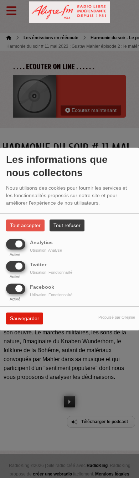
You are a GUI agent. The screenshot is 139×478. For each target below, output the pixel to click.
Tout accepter (25, 225)
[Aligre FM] (69, 12)
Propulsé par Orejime (116, 317)
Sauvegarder (24, 318)
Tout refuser (67, 225)
